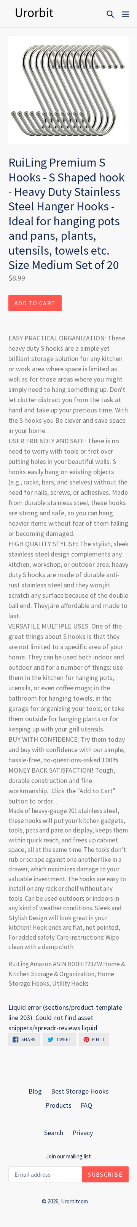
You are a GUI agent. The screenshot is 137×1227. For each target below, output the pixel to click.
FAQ (86, 1105)
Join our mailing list (68, 1156)
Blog (35, 1091)
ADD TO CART (35, 303)
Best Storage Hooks (80, 1091)
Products (58, 1105)
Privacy (82, 1132)
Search (53, 1132)
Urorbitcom (74, 1201)
